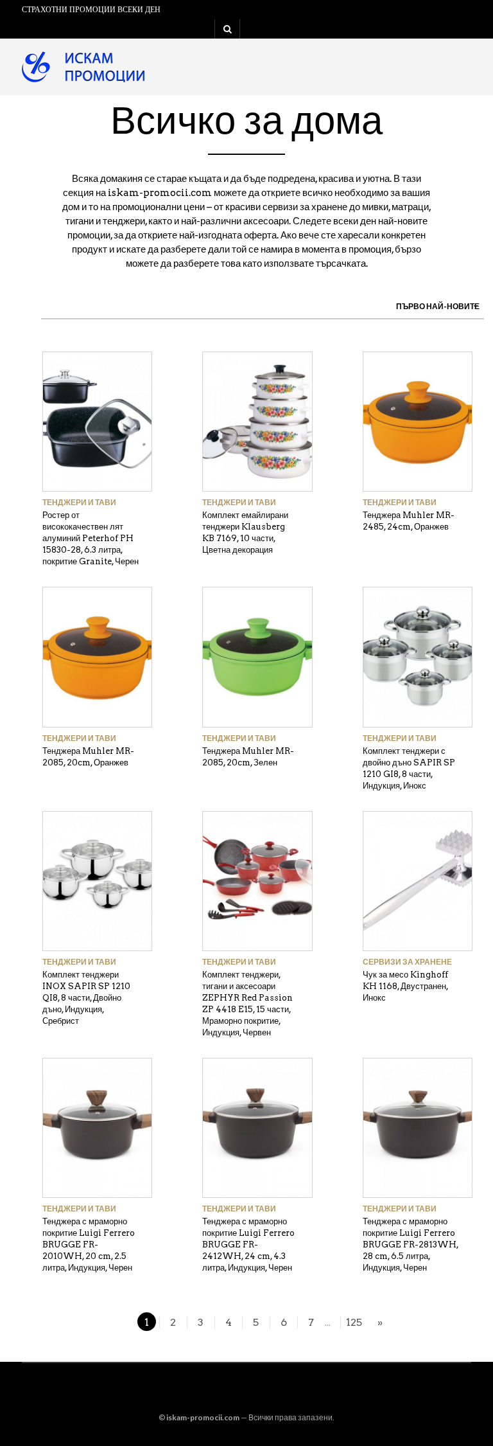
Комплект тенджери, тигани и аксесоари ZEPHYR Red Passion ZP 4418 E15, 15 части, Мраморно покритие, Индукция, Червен (247, 1003)
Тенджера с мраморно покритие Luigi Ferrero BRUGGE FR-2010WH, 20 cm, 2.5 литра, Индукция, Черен (88, 1244)
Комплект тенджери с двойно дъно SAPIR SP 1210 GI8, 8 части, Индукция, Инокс (409, 768)
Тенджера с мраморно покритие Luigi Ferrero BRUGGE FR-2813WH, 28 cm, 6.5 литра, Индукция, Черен (411, 1244)
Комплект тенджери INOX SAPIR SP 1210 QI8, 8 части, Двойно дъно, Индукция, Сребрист (86, 998)
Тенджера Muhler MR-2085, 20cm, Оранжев (88, 756)
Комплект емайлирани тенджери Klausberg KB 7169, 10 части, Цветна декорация (245, 532)
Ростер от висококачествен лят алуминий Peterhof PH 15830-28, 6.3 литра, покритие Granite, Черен (90, 538)
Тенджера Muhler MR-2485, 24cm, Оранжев (408, 520)
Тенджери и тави (79, 502)
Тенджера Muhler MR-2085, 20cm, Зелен (248, 756)
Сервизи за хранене (407, 962)
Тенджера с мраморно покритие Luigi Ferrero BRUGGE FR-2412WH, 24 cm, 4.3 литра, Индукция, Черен (248, 1244)
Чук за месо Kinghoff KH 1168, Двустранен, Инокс (406, 986)
